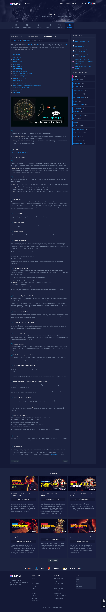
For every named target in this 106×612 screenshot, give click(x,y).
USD (94, 3)
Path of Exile (27, 40)
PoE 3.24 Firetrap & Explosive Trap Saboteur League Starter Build (22, 494)
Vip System (34, 593)
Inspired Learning (17, 68)
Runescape (76, 83)
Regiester (78, 581)
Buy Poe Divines (58, 591)
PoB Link (15, 56)
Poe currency (53, 454)
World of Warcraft (78, 104)
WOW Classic (77, 108)
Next (65, 461)
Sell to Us (34, 595)
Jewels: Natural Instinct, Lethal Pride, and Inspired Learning (28, 85)
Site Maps (79, 586)
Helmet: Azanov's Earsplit (19, 78)
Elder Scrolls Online (78, 97)
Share (20, 40)
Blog (40, 16)
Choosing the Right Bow (19, 70)
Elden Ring (76, 111)
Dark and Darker (78, 133)
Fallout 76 (76, 136)
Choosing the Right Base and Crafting (22, 73)
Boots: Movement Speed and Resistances (23, 82)
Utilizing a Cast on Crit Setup (20, 71)
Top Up (62, 3)
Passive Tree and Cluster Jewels (21, 87)
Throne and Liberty (78, 115)
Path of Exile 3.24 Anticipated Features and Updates (52, 494)
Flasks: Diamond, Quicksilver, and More (23, 83)
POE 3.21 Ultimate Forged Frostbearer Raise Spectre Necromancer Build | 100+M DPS (85, 61)
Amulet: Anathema (17, 80)
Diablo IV (76, 80)
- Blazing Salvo (16, 59)
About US (34, 578)
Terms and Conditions (37, 598)
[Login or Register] (85, 3)
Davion (19, 499)
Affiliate (68, 3)
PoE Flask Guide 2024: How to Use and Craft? (52, 536)
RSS (77, 584)
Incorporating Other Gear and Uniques (22, 77)
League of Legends (78, 129)
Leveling (15, 90)
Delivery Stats (35, 586)
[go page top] (103, 605)
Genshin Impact (77, 143)
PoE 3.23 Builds (27, 27)
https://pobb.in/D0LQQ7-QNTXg (19, 152)
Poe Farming (38, 27)
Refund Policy (35, 583)
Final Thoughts (16, 92)
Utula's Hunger (16, 64)
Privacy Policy (35, 600)
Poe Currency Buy (58, 578)
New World (76, 87)
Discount (34, 588)
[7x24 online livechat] (103, 601)
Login (77, 579)
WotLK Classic (77, 140)
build (38, 44)
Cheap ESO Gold (58, 581)
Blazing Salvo (29, 44)
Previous (15, 461)
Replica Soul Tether (18, 66)
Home (36, 16)
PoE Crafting (49, 27)
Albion (75, 122)
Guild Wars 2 (77, 94)
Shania (15, 40)
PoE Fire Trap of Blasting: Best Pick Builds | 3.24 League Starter (23, 536)
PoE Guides (60, 27)
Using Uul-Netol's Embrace (20, 75)
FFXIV (75, 101)
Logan (49, 499)
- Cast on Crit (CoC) (17, 61)
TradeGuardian (36, 591)
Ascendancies (16, 63)
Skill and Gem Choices (18, 57)
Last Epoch (76, 126)
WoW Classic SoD (78, 90)
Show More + (53, 560)
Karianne (19, 541)
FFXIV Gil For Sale (58, 588)
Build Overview (16, 54)
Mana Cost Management (19, 89)
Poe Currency (15, 27)
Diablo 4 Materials (58, 598)
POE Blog (69, 27)
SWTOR (75, 119)
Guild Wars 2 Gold (58, 583)
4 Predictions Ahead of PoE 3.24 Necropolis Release (81, 494)
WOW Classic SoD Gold (60, 595)
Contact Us (75, 3)
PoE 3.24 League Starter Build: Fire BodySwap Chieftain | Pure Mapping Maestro (82, 536)
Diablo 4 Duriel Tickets (59, 586)
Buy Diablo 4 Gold (58, 593)
